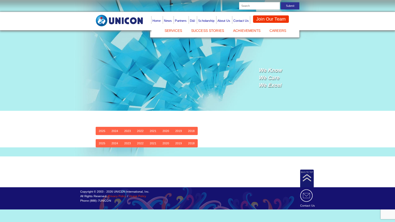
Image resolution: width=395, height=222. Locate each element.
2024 (115, 131)
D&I (192, 20)
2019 (178, 131)
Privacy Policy (117, 196)
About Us (223, 20)
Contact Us (241, 20)
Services (173, 31)
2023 (127, 131)
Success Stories (207, 31)
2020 (166, 131)
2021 (153, 131)
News (168, 20)
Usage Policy (137, 196)
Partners (181, 20)
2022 (140, 131)
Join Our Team (271, 19)
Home (156, 20)
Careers (278, 31)
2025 (102, 131)
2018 (191, 131)
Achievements (246, 31)
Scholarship (206, 20)
